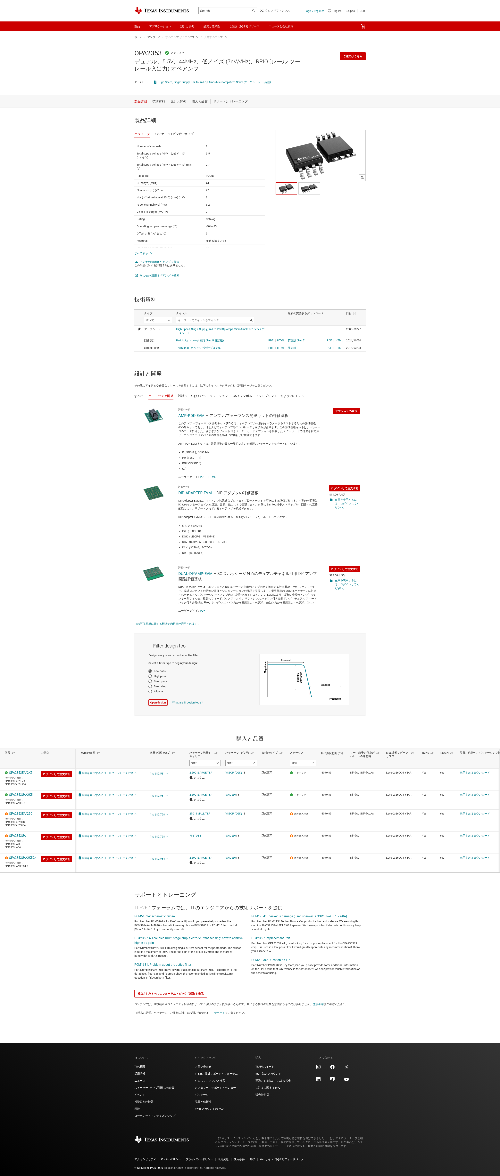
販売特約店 (262, 1094)
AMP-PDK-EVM (191, 415)
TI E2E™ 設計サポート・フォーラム (216, 1073)
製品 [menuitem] (137, 26)
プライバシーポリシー (199, 1159)
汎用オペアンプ (213, 37)
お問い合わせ (203, 1066)
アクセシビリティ (145, 1159)
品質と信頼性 (203, 1101)
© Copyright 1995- (148, 1167)
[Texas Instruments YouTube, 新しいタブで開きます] (346, 1080)
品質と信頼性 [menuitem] (212, 26)
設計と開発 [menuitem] (187, 26)
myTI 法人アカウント (268, 1073)
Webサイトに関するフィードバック (282, 1159)
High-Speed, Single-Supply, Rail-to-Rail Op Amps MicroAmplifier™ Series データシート (209, 82)
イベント (139, 1094)
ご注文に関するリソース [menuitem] (244, 26)
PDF (202, 476)
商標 (252, 1159)
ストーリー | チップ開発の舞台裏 (154, 1087)
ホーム (138, 37)
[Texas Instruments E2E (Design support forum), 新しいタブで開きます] (332, 1080)
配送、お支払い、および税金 (273, 1080)
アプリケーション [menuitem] (160, 26)
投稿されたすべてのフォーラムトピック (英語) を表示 (171, 993)
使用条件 (317, 1004)
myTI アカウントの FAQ (209, 1108)
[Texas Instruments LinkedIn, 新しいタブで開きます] (318, 1080)
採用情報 (139, 1073)
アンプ (151, 37)
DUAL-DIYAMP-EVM (195, 573)
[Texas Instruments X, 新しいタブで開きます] (346, 1068)
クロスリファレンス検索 (210, 1080)
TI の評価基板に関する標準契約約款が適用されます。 (167, 623)
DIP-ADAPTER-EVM (195, 492)
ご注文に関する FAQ (267, 1087)
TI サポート (218, 1012)
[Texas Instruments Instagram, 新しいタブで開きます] (318, 1068)
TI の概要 (140, 1066)
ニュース (139, 1080)
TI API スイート (264, 1066)
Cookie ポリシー (171, 1159)
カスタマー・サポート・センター (215, 1087)
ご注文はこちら (352, 56)
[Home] (161, 10)
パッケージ (202, 1094)
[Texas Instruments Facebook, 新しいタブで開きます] (332, 1068)
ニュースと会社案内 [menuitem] (281, 26)
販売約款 (223, 1159)
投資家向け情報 (144, 1101)
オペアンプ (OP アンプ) (179, 37)
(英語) (267, 82)
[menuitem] (363, 26)
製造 (137, 1108)
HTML (212, 476)
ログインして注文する (344, 488)
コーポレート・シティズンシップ (154, 1115)
